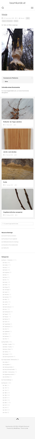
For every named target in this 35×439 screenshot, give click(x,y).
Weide (16, 21)
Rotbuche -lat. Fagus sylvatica (12, 122)
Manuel (22, 18)
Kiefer (5, 299)
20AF (5, 397)
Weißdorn (6, 336)
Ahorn (5, 262)
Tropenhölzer (7, 324)
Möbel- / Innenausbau (9, 372)
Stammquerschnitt (8, 356)
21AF (5, 405)
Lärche (5, 302)
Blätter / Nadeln (8, 344)
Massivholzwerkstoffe (9, 369)
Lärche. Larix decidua (9, 152)
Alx (27, 428)
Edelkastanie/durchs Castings (10, 241)
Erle (5, 279)
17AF (5, 388)
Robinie (6, 319)
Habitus (6, 351)
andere (6, 362)
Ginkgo (6, 287)
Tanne (5, 321)
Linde (5, 304)
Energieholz (7, 364)
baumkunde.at (17, 2)
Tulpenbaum (7, 326)
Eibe (5, 274)
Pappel (6, 314)
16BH (5, 385)
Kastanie (6, 297)
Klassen (5, 383)
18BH (5, 392)
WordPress (17, 428)
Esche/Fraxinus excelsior (9, 235)
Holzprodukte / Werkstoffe (10, 359)
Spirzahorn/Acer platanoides (10, 245)
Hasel (5, 292)
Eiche (5, 277)
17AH (5, 390)
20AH (5, 400)
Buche (5, 270)
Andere (6, 265)
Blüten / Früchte (7, 346)
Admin (5, 412)
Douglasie (6, 272)
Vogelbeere (6, 331)
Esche (5, 182)
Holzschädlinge (7, 380)
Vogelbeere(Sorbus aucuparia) (12, 212)
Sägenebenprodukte (9, 374)
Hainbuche (6, 248)
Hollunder (6, 294)
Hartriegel (6, 289)
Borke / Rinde (7, 349)
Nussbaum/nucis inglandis (10, 239)
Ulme (5, 329)
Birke (5, 267)
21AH (5, 407)
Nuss (5, 309)
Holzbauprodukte (8, 367)
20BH (27, 18)
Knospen (6, 354)
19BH (5, 395)
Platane (6, 316)
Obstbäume (7, 311)
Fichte (5, 284)
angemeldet (10, 91)
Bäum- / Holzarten (7, 21)
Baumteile (5, 342)
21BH (5, 410)
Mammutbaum (7, 307)
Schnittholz (6, 377)
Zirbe (5, 338)
